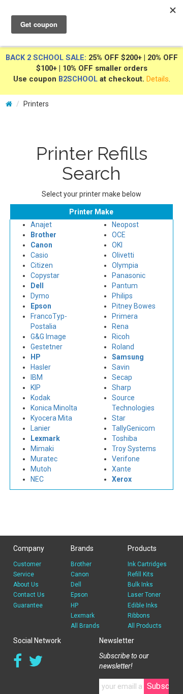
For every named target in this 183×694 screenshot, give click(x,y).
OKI (117, 245)
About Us (26, 584)
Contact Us (29, 594)
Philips (122, 296)
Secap (122, 377)
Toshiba (124, 438)
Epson (79, 594)
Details (157, 79)
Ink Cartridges (147, 564)
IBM (36, 377)
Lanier (40, 428)
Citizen (41, 265)
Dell (76, 584)
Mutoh (40, 469)
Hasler (40, 367)
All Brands (85, 625)
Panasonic (128, 275)
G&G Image (48, 336)
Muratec (43, 459)
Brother (81, 564)
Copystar (44, 275)
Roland (123, 347)
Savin (121, 367)
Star (119, 418)
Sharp (121, 387)
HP (74, 605)
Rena (120, 326)
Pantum (125, 286)
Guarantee (28, 605)
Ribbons (139, 615)
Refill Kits (141, 574)
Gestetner (46, 347)
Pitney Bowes (134, 306)
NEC (37, 479)
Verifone (126, 459)
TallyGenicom (133, 428)
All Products (145, 625)
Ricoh (121, 336)
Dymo (39, 296)
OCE (119, 235)
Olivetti (123, 255)
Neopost (125, 224)
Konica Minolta (53, 408)
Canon (80, 574)
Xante (121, 469)
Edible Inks (143, 605)
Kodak (40, 398)
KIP (35, 387)
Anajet (41, 224)
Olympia (125, 265)
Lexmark (83, 615)
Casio (39, 255)
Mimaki (42, 449)
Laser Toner (144, 594)
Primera (125, 316)
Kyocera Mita (51, 418)
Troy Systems (134, 449)
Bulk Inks (140, 584)
